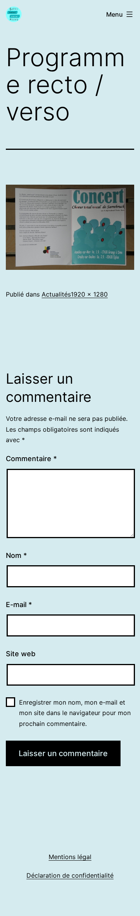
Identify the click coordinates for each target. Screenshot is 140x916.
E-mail (19, 604)
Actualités (56, 294)
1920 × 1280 (89, 294)
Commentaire (31, 459)
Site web (20, 654)
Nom (16, 555)
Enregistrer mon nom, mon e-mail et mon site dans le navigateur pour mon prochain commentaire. (75, 712)
